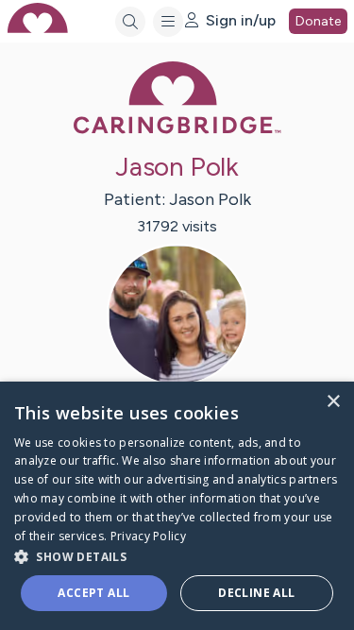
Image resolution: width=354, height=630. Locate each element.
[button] (177, 556)
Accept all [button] (93, 593)
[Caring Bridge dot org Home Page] (177, 130)
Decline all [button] (256, 593)
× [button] (333, 402)
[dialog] (177, 506)
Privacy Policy (148, 536)
